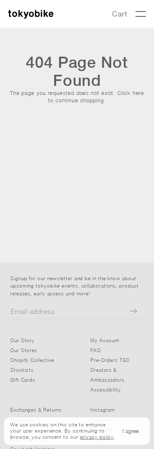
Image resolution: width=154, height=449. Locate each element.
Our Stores (23, 350)
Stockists (22, 370)
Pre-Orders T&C (110, 360)
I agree (130, 430)
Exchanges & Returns (36, 410)
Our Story (22, 340)
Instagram (102, 410)
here (139, 93)
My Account (105, 340)
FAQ (95, 350)
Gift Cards (22, 380)
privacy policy (97, 437)
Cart (119, 13)
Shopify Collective (32, 360)
